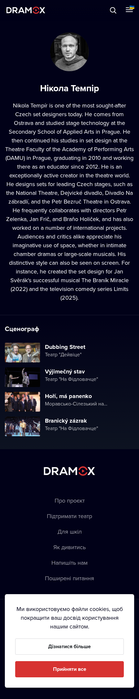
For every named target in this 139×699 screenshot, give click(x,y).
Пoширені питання (69, 578)
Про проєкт (70, 500)
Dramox (25, 10)
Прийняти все (69, 669)
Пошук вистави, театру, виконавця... (70, 10)
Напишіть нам (69, 563)
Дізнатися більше (69, 646)
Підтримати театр (69, 516)
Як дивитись (69, 547)
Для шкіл (70, 531)
